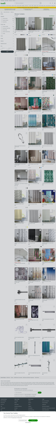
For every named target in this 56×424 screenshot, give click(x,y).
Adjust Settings (28, 422)
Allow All (33, 420)
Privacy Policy (20, 417)
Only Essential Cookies (23, 420)
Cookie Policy (14, 417)
